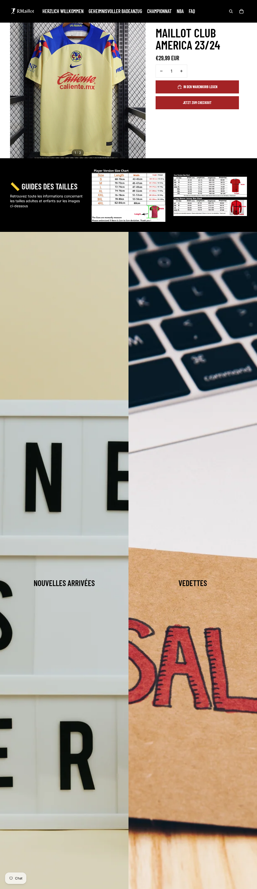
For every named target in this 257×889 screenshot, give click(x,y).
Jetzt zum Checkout (197, 102)
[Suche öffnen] (230, 11)
